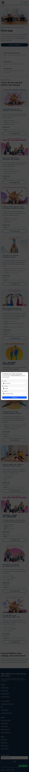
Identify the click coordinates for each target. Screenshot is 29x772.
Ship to (5, 381)
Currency (5, 391)
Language (6, 386)
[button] (14, 383)
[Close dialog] (27, 373)
